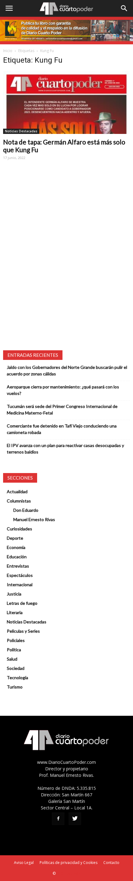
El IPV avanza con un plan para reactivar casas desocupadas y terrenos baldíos (65, 448)
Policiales (16, 640)
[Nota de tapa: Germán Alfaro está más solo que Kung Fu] (66, 102)
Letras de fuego (22, 603)
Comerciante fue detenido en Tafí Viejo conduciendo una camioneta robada (62, 429)
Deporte (15, 538)
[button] (124, 8)
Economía (16, 547)
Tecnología (17, 677)
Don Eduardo (25, 510)
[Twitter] (75, 818)
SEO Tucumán (68, 873)
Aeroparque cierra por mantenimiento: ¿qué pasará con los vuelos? (63, 390)
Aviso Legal (24, 862)
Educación (17, 556)
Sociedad (15, 668)
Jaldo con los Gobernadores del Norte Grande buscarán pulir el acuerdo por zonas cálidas (67, 370)
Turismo (15, 686)
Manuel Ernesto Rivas (34, 519)
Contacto (111, 862)
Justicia (14, 593)
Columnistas (19, 500)
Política (14, 649)
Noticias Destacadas (21, 131)
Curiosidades (19, 528)
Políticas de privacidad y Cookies (68, 862)
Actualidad (17, 491)
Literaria (15, 612)
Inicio (7, 50)
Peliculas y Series (23, 631)
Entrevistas (18, 566)
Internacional (19, 584)
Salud (12, 659)
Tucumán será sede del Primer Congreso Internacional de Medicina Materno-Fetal (62, 409)
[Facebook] (58, 818)
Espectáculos (20, 575)
